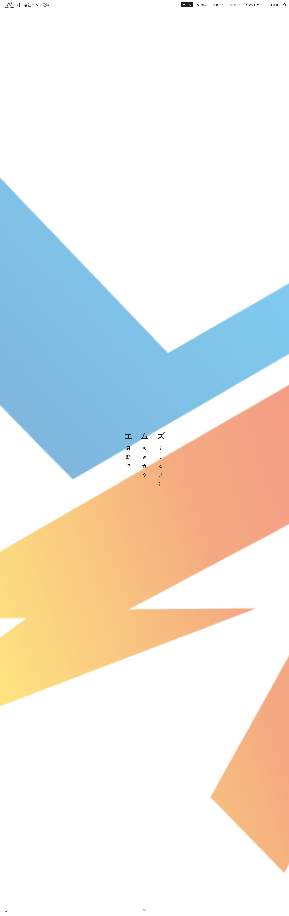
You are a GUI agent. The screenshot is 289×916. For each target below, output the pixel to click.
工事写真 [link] (273, 5)
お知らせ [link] (234, 5)
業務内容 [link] (218, 5)
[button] (285, 5)
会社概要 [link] (202, 5)
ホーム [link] (187, 5)
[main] (144, 458)
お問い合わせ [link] (254, 5)
